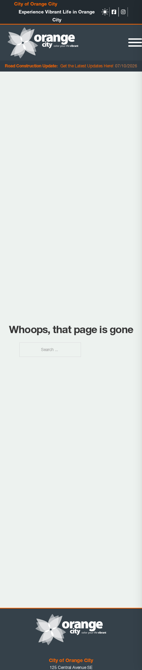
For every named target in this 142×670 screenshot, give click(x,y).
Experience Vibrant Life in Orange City (57, 15)
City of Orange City (35, 4)
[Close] (135, 42)
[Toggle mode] (105, 12)
